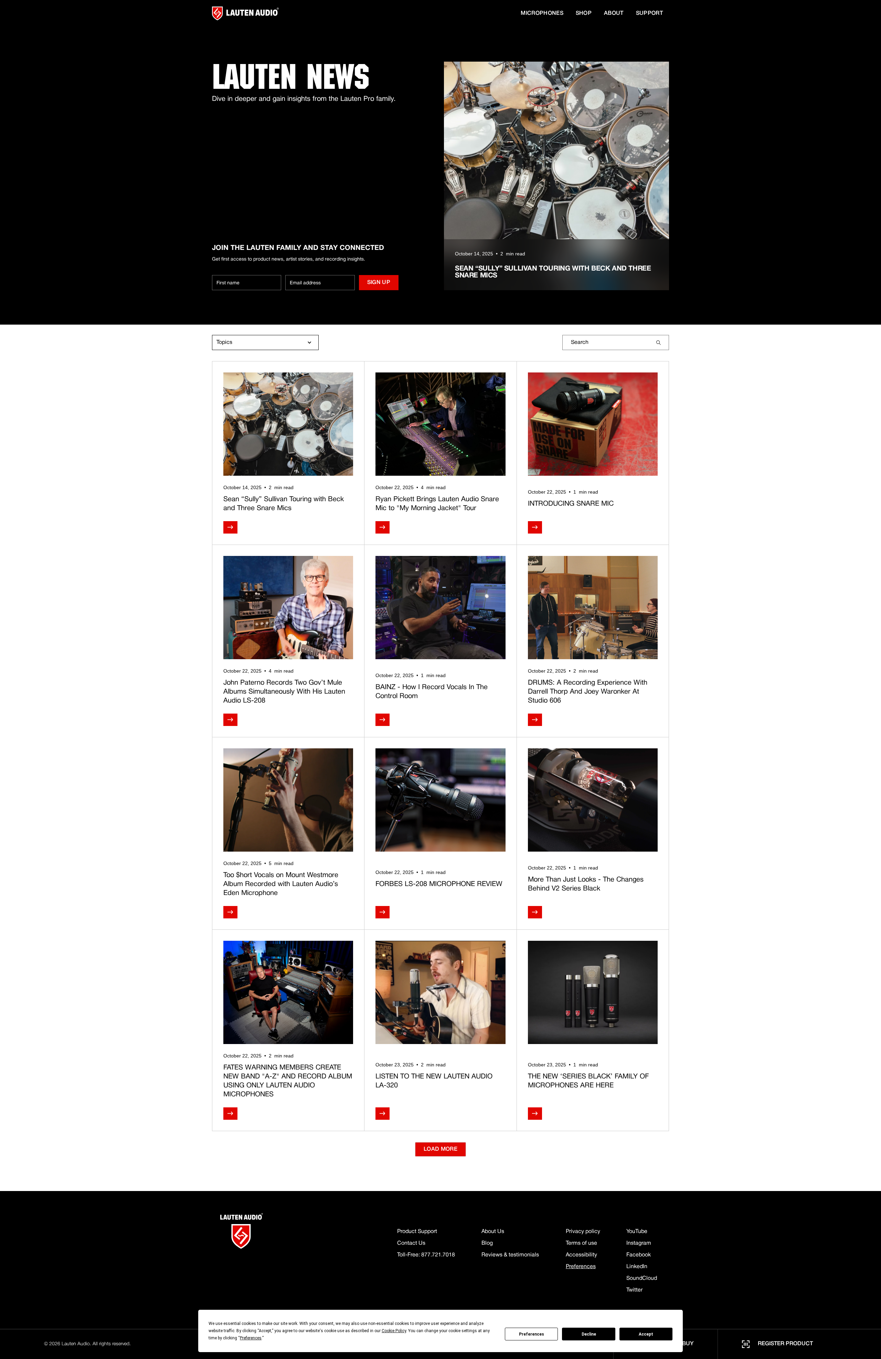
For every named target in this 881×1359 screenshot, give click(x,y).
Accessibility (581, 1255)
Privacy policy (583, 1231)
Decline (589, 1334)
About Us (492, 1231)
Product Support (417, 1231)
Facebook (638, 1255)
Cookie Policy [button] (394, 1330)
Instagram (638, 1243)
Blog (487, 1243)
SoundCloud (641, 1278)
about (614, 13)
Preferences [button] (251, 1338)
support (649, 13)
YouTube (636, 1231)
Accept (646, 1334)
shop (584, 13)
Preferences (531, 1334)
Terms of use (581, 1243)
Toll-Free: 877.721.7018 (426, 1255)
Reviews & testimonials (510, 1255)
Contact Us (411, 1243)
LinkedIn (636, 1266)
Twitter (634, 1290)
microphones (542, 13)
